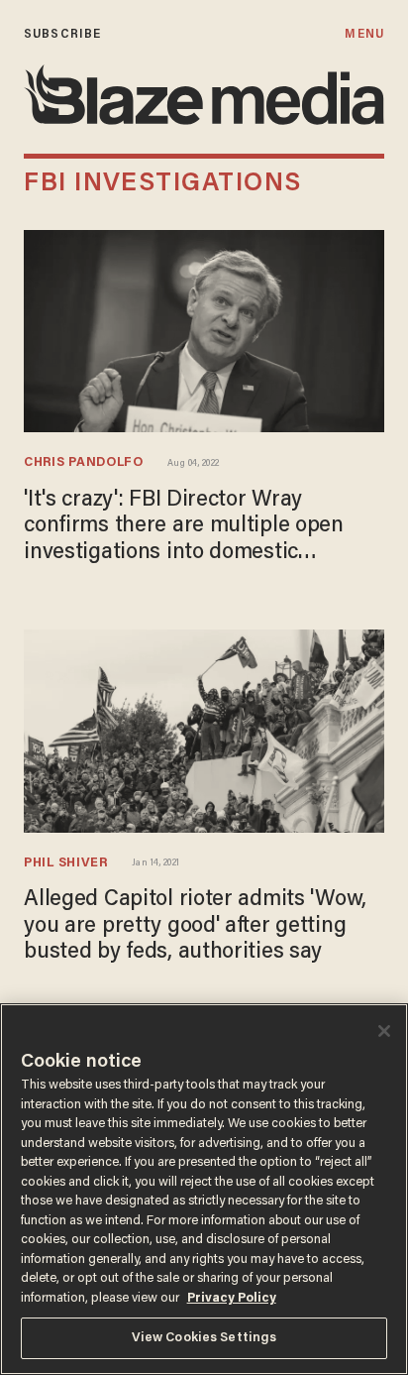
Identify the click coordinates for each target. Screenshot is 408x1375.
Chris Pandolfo (84, 463)
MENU (364, 34)
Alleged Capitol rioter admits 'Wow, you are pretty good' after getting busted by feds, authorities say (195, 926)
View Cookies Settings (204, 1337)
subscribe (62, 34)
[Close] (384, 1031)
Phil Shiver (66, 863)
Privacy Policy (231, 1298)
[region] (204, 1189)
